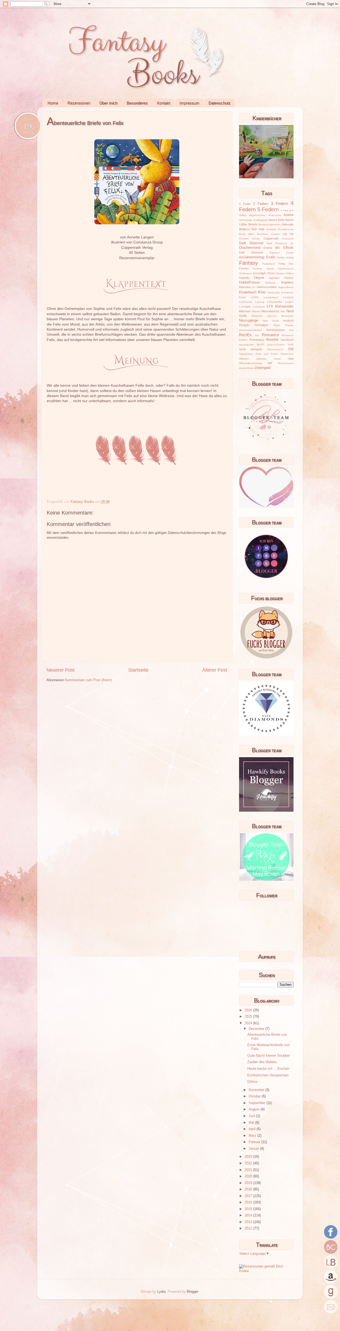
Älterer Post (214, 670)
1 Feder (245, 203)
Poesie (289, 325)
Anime (289, 215)
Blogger (192, 1292)
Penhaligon (261, 325)
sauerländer (246, 344)
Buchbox (262, 234)
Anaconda (274, 215)
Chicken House (249, 238)
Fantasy (248, 263)
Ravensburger (275, 329)
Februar (255, 1142)
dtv (277, 248)
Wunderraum (286, 363)
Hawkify (244, 277)
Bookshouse (286, 229)
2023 (249, 1157)
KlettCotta (273, 292)
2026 (249, 1010)
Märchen (244, 311)
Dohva (252, 1082)
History (289, 277)
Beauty (252, 224)
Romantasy (256, 339)
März (253, 1136)
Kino (262, 292)
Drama (268, 247)
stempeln (256, 349)
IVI (253, 287)
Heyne (259, 278)
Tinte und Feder (266, 353)
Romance (270, 334)
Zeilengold (262, 368)
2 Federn (260, 204)
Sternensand (275, 349)
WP (270, 363)
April (253, 1129)
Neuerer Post (60, 670)
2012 (249, 1228)
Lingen (289, 301)
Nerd (290, 311)
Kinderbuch (247, 292)
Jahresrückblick (266, 287)
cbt (292, 233)
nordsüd (288, 320)
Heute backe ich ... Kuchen (268, 1069)
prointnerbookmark (250, 329)
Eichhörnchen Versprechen (267, 1075)
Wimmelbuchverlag (250, 363)
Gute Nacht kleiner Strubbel (268, 1056)
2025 (249, 1016)
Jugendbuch (286, 287)
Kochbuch (287, 292)
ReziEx (245, 334)
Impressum (189, 103)
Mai (252, 1122)
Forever (257, 268)
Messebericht (270, 311)
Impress (287, 282)
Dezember (257, 1029)
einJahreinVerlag (251, 257)
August (255, 1109)
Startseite (138, 670)
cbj (285, 233)
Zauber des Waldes (262, 1062)
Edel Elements (251, 252)
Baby (281, 219)
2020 (249, 1176)
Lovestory (259, 306)
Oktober (255, 1096)
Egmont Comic (282, 252)
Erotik (270, 257)
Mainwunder (284, 306)
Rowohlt (272, 340)
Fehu (281, 263)
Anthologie (245, 219)
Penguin (244, 325)
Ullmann (244, 358)
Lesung (259, 301)
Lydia (161, 1292)
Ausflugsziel (260, 219)
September (257, 1103)
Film (291, 263)
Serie (242, 349)
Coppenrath (271, 238)
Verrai (277, 358)
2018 (249, 1189)
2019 (249, 1183)
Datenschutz (220, 103)
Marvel (256, 311)
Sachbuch (287, 339)
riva (257, 335)
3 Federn (279, 203)
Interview (245, 287)
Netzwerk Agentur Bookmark (273, 315)
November (257, 1090)
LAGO (255, 297)
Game (270, 268)
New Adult (270, 320)
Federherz (268, 263)
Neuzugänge (248, 320)
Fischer (244, 268)
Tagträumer (246, 353)
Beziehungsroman (269, 224)
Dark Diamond (251, 243)
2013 (249, 1222)
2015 (249, 1209)
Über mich (108, 103)
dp (292, 243)
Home (53, 103)
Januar (254, 1149)
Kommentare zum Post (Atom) (88, 680)
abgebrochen (257, 215)
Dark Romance (277, 243)
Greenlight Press (264, 273)
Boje (262, 229)
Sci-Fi (260, 344)
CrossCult (288, 238)
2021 (249, 1170)
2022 (249, 1163)
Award (273, 219)
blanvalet (288, 224)
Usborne (261, 358)
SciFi (291, 344)
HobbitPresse (249, 282)
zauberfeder (246, 368)
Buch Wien (246, 234)
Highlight (274, 277)
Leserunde (245, 301)
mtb (282, 311)
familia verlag (285, 257)
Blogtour (244, 229)
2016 (249, 1202)
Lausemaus (271, 297)
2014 (249, 1215)
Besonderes (137, 103)
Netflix (243, 315)
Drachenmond (249, 248)
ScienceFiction (276, 344)
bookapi (271, 229)
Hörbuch (270, 282)
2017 (249, 1196)
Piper (277, 325)
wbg (291, 358)
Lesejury (288, 297)
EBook (288, 248)
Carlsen (275, 234)
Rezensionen (78, 103)
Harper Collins (285, 273)
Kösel (242, 297)
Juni (252, 1116)
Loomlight (245, 306)
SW (291, 349)
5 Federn (268, 209)
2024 (249, 1023)
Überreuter (287, 353)
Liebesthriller (274, 301)
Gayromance (286, 268)
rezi (291, 329)
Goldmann (245, 273)
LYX (270, 306)
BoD (254, 229)
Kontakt (163, 103)
